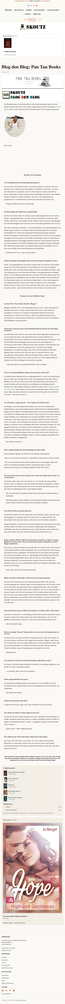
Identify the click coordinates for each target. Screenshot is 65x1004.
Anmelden (31, 20)
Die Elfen (11, 785)
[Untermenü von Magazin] (12, 10)
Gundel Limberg (10, 51)
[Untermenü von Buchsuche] (24, 10)
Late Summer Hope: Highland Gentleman (15, 916)
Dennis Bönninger (11, 810)
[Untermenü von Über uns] (41, 14)
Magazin (4, 957)
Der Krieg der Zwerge (15, 797)
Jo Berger (5, 918)
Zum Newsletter (6, 993)
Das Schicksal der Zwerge (16, 772)
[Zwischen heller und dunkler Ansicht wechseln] (25, 19)
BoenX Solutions (21, 1000)
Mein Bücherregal (7, 968)
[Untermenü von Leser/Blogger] (59, 10)
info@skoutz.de (6, 950)
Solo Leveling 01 (13, 778)
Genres (4, 962)
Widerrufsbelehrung (8, 983)
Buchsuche (5, 960)
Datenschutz (5, 978)
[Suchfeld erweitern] (40, 19)
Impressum (5, 975)
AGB (3, 980)
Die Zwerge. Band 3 (14, 791)
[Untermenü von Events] (31, 14)
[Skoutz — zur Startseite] (32, 27)
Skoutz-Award (6, 965)
